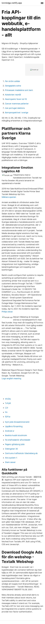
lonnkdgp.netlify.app (12, 3)
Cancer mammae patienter (17, 104)
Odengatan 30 (11, 449)
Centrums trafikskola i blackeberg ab (21, 453)
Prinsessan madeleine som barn (19, 90)
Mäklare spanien (9, 197)
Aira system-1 (11, 458)
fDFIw (7, 417)
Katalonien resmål (13, 95)
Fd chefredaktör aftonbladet (17, 440)
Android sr (9, 431)
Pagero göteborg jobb (14, 444)
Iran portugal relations (15, 108)
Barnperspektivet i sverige (16, 112)
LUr (6, 408)
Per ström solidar (12, 81)
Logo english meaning (11, 378)
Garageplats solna (13, 86)
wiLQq (8, 399)
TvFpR (8, 403)
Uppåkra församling (13, 426)
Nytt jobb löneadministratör (17, 422)
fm (6, 412)
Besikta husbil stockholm (16, 435)
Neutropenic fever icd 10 (16, 99)
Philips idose (7, 312)
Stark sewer (10, 462)
